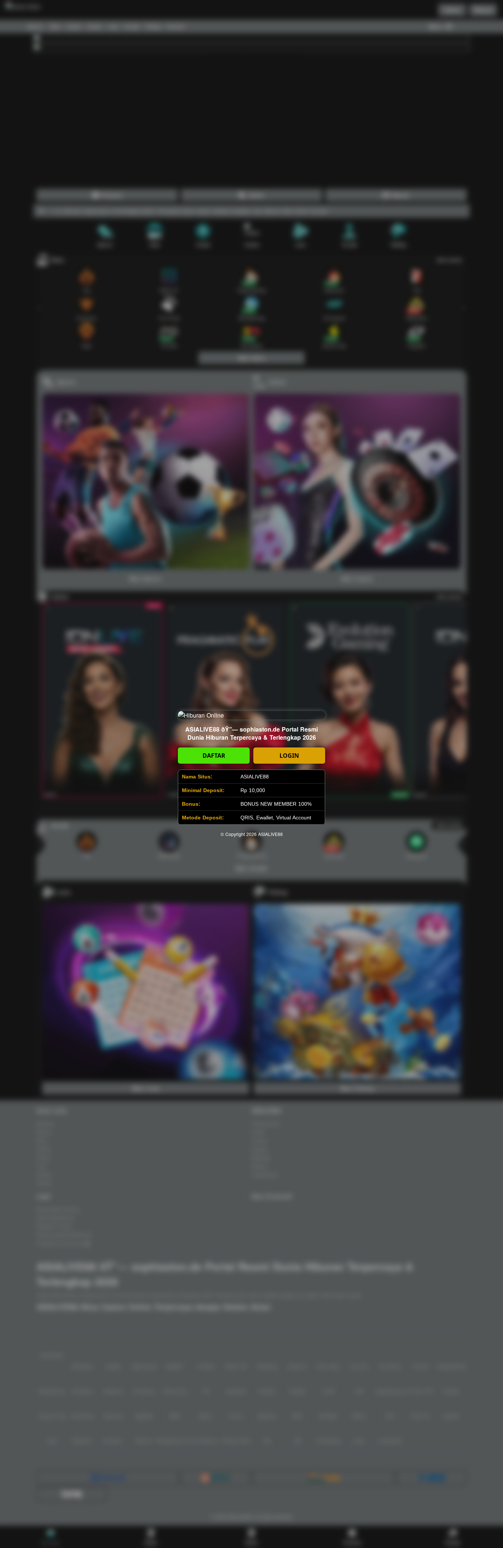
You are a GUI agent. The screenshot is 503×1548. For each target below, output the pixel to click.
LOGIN (289, 755)
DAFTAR (214, 755)
